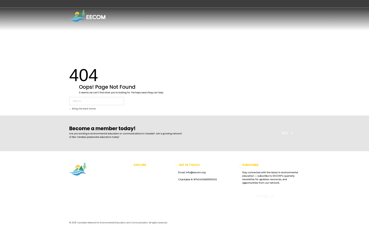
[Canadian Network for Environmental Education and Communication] (87, 16)
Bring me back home (83, 108)
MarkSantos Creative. (288, 223)
